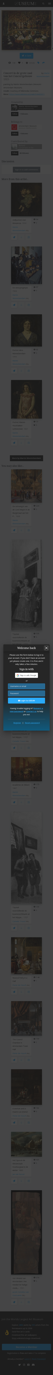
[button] (26, 675)
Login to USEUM (27, 700)
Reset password (32, 722)
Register (17, 722)
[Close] (46, 648)
